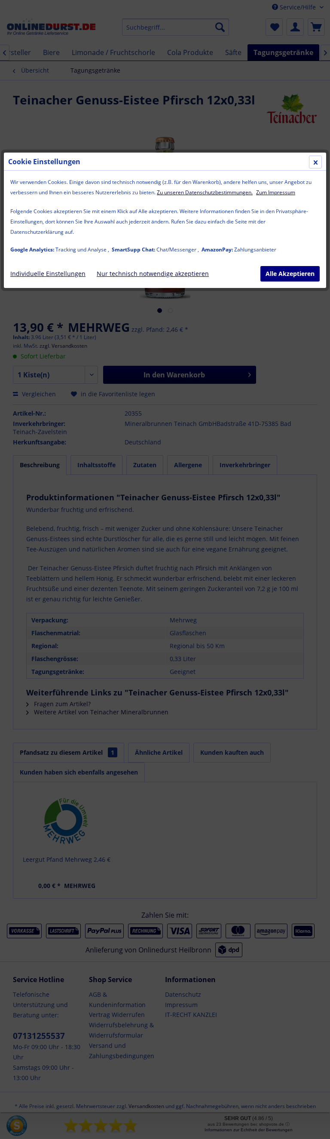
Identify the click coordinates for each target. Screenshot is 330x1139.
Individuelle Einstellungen (48, 273)
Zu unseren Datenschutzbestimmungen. (205, 192)
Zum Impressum (275, 192)
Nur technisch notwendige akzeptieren (153, 273)
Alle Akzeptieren (290, 273)
